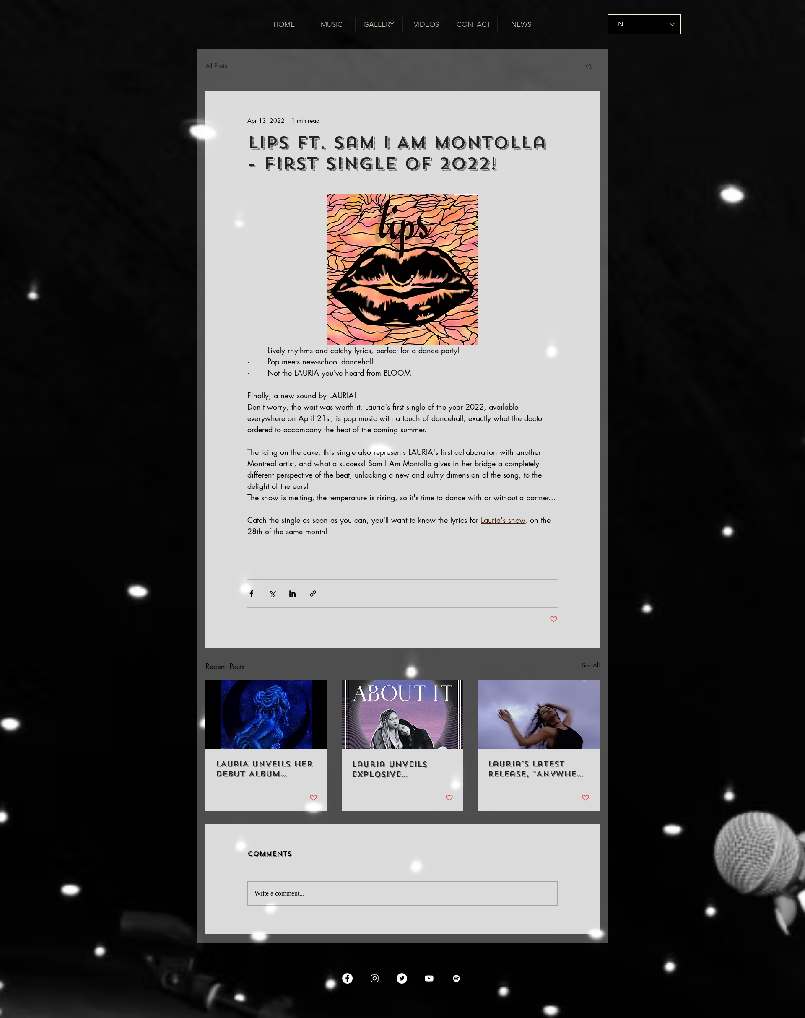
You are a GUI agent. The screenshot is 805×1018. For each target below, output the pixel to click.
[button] (589, 65)
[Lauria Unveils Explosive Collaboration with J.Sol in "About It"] (403, 714)
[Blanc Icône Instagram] (374, 978)
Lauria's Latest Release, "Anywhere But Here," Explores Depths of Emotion (538, 769)
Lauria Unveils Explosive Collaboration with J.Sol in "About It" (391, 769)
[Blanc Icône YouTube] (429, 978)
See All (591, 665)
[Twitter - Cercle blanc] (402, 978)
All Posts (216, 66)
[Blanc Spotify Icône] (456, 978)
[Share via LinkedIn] (292, 593)
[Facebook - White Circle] (347, 978)
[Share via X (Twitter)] (272, 593)
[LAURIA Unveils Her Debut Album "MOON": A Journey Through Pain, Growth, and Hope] (266, 714)
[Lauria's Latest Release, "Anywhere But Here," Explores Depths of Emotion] (539, 714)
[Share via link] (313, 593)
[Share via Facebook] (251, 593)
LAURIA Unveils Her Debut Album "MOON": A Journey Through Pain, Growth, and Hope (264, 769)
